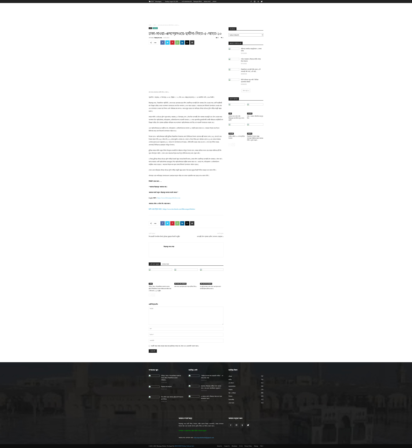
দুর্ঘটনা (154, 25)
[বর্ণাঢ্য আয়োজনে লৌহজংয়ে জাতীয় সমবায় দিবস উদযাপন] (234, 62)
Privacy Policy (248, 446)
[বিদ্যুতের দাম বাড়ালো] (154, 389)
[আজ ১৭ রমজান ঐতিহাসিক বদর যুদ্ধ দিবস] (255, 108)
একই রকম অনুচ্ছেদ (154, 264)
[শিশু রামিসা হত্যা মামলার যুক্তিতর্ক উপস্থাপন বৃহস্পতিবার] (154, 399)
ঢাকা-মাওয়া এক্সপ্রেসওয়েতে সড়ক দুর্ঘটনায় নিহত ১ (185, 286)
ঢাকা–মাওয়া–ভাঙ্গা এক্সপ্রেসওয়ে (180, 283)
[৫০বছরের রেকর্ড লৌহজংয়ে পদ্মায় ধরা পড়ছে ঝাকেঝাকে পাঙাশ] (194, 399)
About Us (219, 446)
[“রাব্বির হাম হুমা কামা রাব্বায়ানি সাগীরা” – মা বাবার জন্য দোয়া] (194, 378)
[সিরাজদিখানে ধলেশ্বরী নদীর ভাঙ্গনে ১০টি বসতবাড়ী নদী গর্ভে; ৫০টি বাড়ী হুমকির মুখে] (234, 72)
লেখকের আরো (165, 264)
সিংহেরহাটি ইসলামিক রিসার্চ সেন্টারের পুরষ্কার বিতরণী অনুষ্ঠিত (164, 236)
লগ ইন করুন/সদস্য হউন (187, 1)
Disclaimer (234, 446)
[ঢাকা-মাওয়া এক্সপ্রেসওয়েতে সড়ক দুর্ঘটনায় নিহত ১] (186, 277)
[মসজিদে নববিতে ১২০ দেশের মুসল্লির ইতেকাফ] (237, 129)
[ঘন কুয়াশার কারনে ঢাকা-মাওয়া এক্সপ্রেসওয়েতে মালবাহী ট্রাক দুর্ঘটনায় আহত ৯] (211, 277)
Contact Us (227, 446)
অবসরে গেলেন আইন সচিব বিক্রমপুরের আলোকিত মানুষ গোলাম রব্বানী (236, 118)
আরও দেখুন (245, 90)
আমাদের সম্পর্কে (207, 1)
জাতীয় (230, 113)
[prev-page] (150, 295)
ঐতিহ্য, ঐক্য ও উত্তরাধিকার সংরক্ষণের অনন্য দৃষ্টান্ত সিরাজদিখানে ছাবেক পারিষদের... (171, 378)
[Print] (192, 42)
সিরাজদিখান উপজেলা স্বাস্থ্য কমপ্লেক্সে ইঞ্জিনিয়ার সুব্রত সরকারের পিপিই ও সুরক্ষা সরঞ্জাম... (255, 138)
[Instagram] (254, 1)
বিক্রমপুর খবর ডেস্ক (158, 37)
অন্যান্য (150, 283)
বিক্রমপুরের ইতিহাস (197, 1)
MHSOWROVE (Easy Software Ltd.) (184, 446)
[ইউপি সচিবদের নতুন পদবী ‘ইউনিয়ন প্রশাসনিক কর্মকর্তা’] (234, 82)
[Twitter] (261, 1)
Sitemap (256, 446)
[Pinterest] (172, 42)
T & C (261, 446)
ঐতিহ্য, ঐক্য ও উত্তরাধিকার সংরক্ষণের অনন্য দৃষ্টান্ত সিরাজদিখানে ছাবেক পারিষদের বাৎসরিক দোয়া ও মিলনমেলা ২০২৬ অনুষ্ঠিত (160, 289)
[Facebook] (251, 1)
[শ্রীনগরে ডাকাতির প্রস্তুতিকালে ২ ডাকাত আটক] (234, 51)
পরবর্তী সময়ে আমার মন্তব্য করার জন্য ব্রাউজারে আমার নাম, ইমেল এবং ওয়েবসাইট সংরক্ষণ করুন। (175, 346)
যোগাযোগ (214, 1)
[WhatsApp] (177, 42)
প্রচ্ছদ (150, 25)
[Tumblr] (258, 1)
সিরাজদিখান (155, 28)
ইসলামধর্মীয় (250, 113)
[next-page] (153, 295)
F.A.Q (240, 446)
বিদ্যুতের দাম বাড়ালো (166, 386)
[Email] (187, 42)
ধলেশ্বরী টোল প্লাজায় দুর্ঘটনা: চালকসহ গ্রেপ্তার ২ (210, 236)
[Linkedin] (182, 42)
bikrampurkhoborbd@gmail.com (204, 437)
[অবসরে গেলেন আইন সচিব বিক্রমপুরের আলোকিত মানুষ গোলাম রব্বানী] (237, 108)
